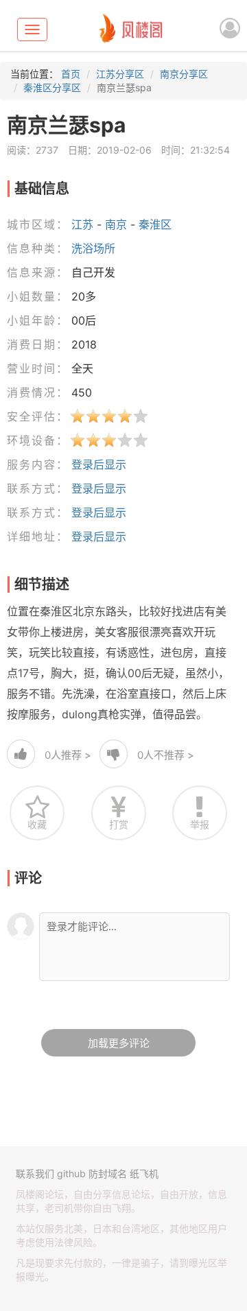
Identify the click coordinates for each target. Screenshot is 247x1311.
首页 (70, 74)
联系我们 (35, 1173)
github (71, 1173)
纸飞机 (144, 1173)
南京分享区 (184, 74)
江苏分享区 (120, 74)
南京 (116, 224)
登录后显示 (98, 464)
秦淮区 (155, 224)
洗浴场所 (93, 248)
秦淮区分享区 (52, 87)
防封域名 (108, 1173)
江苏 (82, 224)
